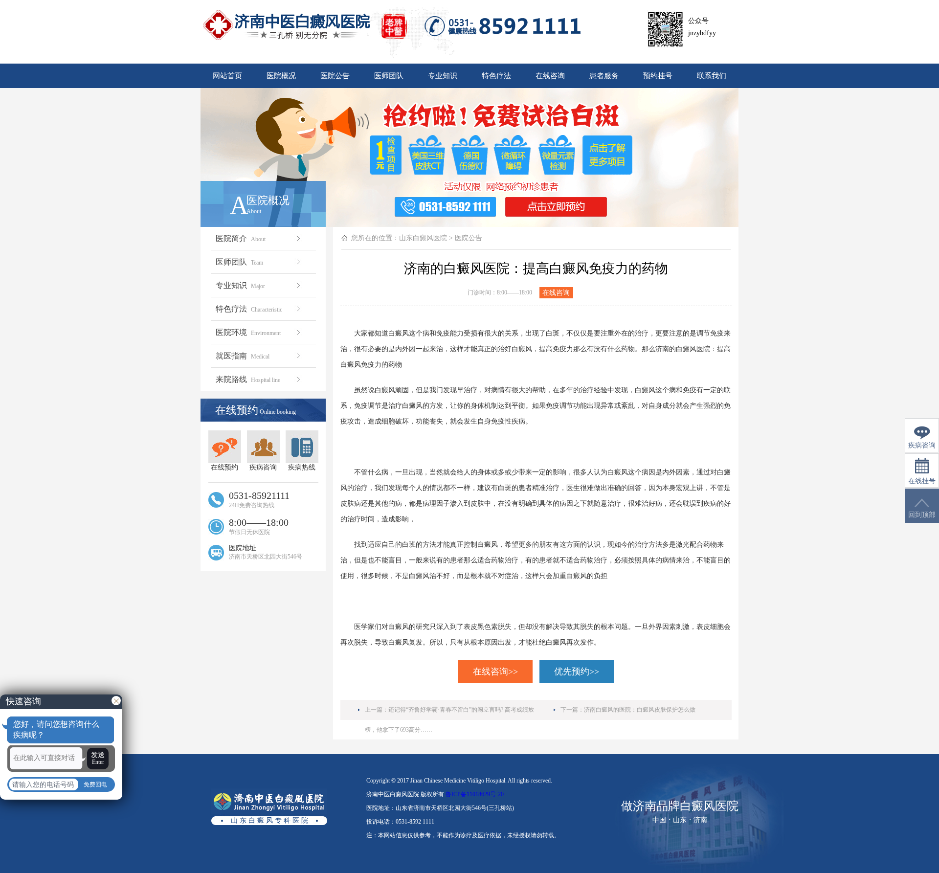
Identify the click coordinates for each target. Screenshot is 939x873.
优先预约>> (576, 671)
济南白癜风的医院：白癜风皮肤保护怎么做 (639, 709)
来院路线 (248, 379)
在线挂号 (922, 481)
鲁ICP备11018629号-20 (475, 794)
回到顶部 (922, 514)
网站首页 (227, 76)
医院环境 (248, 332)
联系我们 (711, 76)
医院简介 (241, 238)
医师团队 (388, 76)
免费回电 (95, 784)
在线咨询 (550, 76)
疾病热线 (301, 467)
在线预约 (224, 467)
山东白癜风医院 (423, 238)
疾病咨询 (263, 467)
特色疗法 (496, 76)
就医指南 (242, 356)
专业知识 (442, 76)
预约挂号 (657, 76)
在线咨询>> (495, 671)
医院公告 (335, 76)
